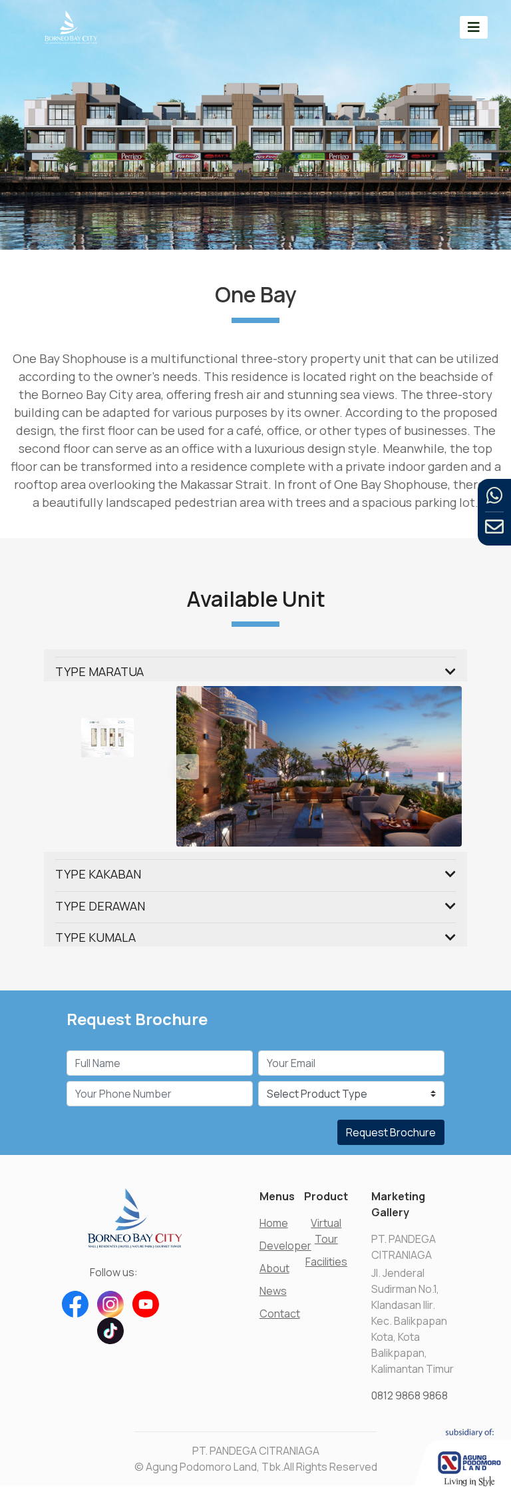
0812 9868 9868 (409, 1395)
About (274, 1268)
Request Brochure (391, 1132)
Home (273, 1223)
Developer (285, 1245)
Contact (279, 1313)
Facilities (326, 1261)
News (273, 1291)
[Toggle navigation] (473, 27)
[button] (197, 766)
